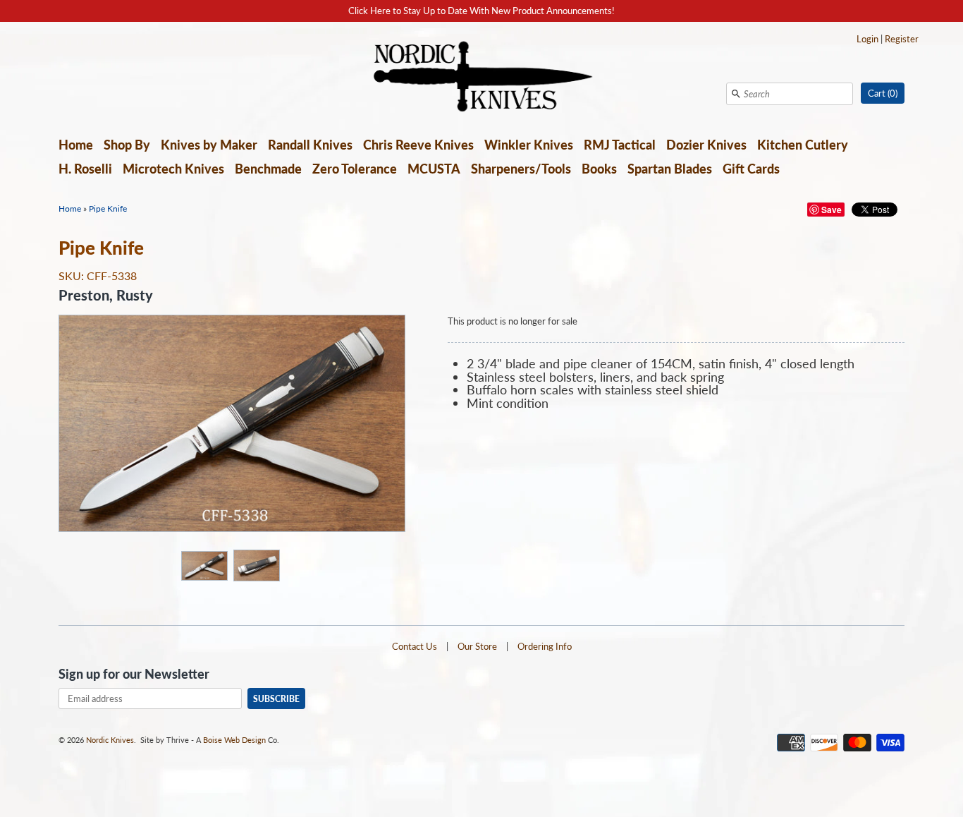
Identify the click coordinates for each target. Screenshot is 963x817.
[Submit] (736, 93)
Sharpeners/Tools (521, 168)
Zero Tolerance (354, 168)
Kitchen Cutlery (802, 144)
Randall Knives (310, 144)
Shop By (127, 144)
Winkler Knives (528, 144)
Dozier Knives (706, 144)
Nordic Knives (110, 739)
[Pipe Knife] (203, 565)
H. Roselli (85, 168)
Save (831, 209)
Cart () (882, 93)
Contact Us (414, 646)
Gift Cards (751, 168)
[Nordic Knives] (481, 77)
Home (76, 144)
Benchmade (268, 168)
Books (599, 168)
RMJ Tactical (620, 144)
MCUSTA (433, 168)
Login (867, 38)
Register (902, 38)
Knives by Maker (209, 144)
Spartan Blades (669, 168)
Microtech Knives (173, 168)
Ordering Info (544, 646)
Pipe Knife (108, 208)
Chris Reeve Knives (418, 144)
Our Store (477, 646)
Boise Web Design (234, 739)
